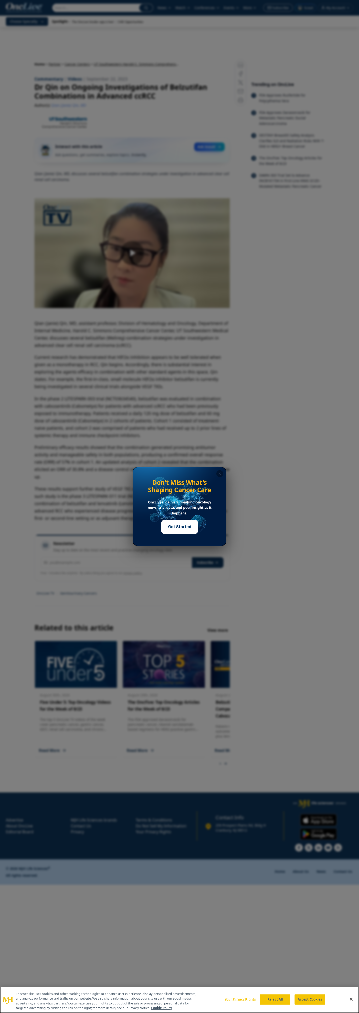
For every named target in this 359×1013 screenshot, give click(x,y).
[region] (179, 1000)
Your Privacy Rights (240, 999)
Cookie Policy (161, 1008)
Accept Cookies (310, 999)
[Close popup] (219, 473)
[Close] (351, 999)
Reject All (275, 999)
